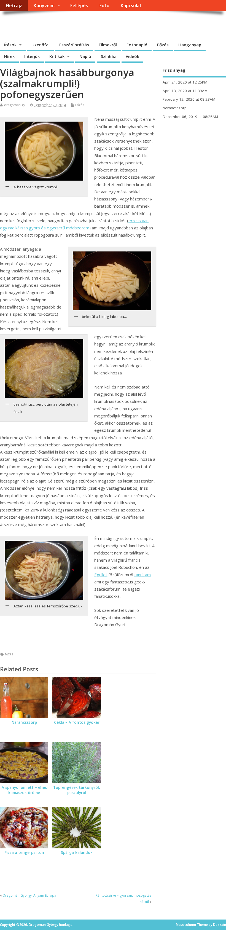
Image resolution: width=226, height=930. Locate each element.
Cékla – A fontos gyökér (76, 722)
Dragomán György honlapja (62, 23)
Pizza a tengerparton (24, 852)
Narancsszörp (24, 722)
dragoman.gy (14, 105)
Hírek (9, 56)
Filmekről (108, 44)
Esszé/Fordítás (74, 44)
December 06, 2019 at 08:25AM (190, 116)
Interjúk (32, 56)
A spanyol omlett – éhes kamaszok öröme (24, 790)
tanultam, (143, 574)
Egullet (100, 574)
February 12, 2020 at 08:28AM (189, 99)
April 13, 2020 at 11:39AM (185, 90)
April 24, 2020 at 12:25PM (185, 82)
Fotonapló (137, 44)
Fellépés (79, 5)
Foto (104, 5)
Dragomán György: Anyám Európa (29, 895)
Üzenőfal (40, 44)
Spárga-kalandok (77, 852)
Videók (132, 56)
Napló (85, 56)
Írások (10, 44)
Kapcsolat (131, 5)
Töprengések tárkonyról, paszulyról (76, 790)
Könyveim (44, 5)
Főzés (163, 44)
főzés (9, 654)
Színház (108, 56)
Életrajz (14, 5)
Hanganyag (189, 44)
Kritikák (56, 56)
